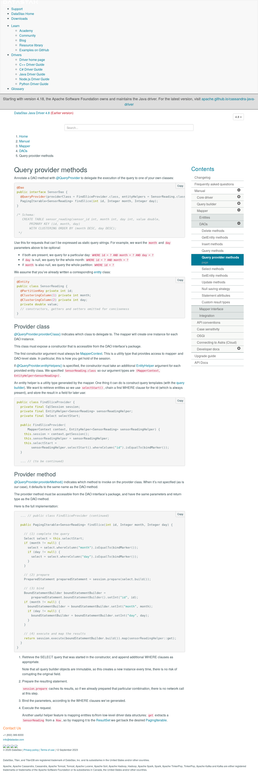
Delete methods (213, 230)
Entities (204, 217)
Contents (202, 169)
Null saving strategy (216, 288)
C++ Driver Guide (31, 64)
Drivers (16, 54)
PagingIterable (156, 720)
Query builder (206, 204)
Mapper (24, 146)
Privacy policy (31, 749)
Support (17, 8)
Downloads (19, 18)
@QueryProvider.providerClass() (37, 334)
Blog (22, 40)
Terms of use (47, 749)
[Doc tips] (9, 746)
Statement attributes (216, 295)
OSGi (201, 335)
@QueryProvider (68, 177)
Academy (26, 30)
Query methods (213, 250)
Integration (206, 315)
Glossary (17, 88)
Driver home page (32, 59)
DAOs (23, 150)
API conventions (208, 322)
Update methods (213, 282)
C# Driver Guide (31, 69)
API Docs (201, 362)
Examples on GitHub (34, 50)
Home (23, 136)
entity (98, 272)
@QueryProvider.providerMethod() (38, 482)
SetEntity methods (215, 275)
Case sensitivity (208, 329)
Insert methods (212, 244)
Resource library (31, 45)
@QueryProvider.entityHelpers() (39, 365)
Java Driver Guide (32, 74)
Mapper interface (211, 309)
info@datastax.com (13, 739)
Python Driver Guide (33, 83)
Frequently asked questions (214, 184)
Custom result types (216, 302)
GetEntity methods (215, 237)
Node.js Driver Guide (34, 79)
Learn (15, 25)
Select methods (213, 268)
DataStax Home (22, 13)
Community (27, 35)
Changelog (202, 177)
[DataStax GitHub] (16, 746)
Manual (24, 141)
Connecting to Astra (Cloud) (217, 342)
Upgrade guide (205, 356)
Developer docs (208, 349)
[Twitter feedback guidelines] (13, 746)
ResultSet (103, 720)
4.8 (237, 117)
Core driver (205, 197)
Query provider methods (220, 259)
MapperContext (91, 353)
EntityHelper (145, 365)
